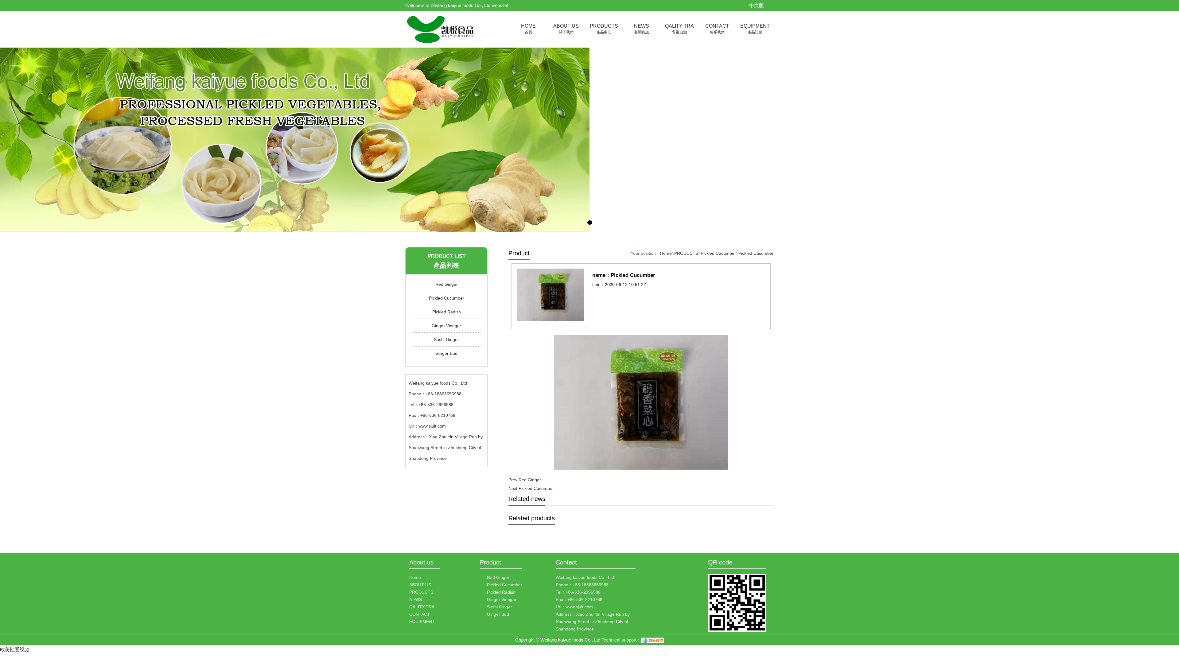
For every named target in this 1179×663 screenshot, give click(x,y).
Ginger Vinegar (446, 325)
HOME (528, 28)
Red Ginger (446, 284)
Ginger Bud (446, 353)
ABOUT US (566, 28)
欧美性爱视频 (14, 649)
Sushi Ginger (446, 339)
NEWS (641, 28)
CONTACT (717, 28)
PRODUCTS (604, 28)
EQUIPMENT (755, 28)
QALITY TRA (679, 28)
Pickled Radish (446, 311)
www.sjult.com (432, 426)
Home (666, 253)
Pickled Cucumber (446, 298)
